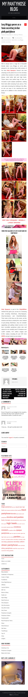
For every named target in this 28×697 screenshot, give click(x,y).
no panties (10, 530)
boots (17, 513)
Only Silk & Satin (5, 607)
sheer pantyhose (9, 545)
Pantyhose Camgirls (6, 613)
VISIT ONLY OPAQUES (9, 220)
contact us (3, 563)
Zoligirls (3, 638)
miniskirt (3, 42)
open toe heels (17, 533)
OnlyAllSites (23, 309)
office (14, 530)
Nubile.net (3, 595)
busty (3, 520)
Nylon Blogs (4, 597)
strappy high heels (20, 548)
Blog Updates (4, 572)
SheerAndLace (5, 625)
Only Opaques (6, 38)
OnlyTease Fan (5, 648)
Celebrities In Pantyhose (7, 574)
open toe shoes (10, 537)
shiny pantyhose (6, 548)
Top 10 (3, 633)
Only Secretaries (5, 605)
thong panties (10, 550)
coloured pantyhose (6, 40)
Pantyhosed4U (5, 618)
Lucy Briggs (20, 40)
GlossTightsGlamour (6, 582)
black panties (18, 510)
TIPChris (20, 34)
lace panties (4, 527)
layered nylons (10, 527)
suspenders (3, 550)
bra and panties (18, 38)
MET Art (3, 589)
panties (17, 536)
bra (8, 517)
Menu (14, 18)
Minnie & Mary (4, 592)
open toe (11, 533)
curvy (20, 520)
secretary (8, 42)
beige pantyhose (6, 507)
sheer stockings (21, 545)
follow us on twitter (5, 561)
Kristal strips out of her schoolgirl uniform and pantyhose (20, 392)
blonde (13, 513)
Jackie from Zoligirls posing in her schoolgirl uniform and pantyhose (7, 393)
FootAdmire (4, 579)
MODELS (22, 220)
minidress (17, 527)
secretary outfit (21, 539)
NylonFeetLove (5, 600)
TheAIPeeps (4, 630)
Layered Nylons (5, 587)
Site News (3, 628)
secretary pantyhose (7, 542)
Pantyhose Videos (5, 615)
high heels (14, 40)
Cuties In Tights (5, 577)
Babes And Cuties (5, 653)
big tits (17, 507)
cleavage (7, 520)
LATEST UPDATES (14, 222)
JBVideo (3, 584)
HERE (3, 336)
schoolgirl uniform (9, 539)
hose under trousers (21, 523)
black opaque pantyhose (9, 510)
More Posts (15, 382)
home (2, 558)
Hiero (10, 694)
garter (5, 523)
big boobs (14, 507)
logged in (11, 437)
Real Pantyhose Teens (6, 620)
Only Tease (4, 610)
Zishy (2, 636)
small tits (15, 548)
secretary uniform (19, 542)
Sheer (2, 623)
